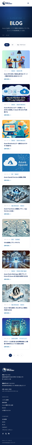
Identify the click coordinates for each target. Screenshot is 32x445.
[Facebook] (3, 433)
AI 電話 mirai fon (6, 410)
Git (13, 239)
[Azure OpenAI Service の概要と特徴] (16, 168)
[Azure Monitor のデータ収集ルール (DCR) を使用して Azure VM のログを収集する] (16, 101)
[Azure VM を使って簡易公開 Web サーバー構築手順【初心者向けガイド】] (16, 66)
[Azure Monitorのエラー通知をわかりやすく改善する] (16, 135)
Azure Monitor (21, 104)
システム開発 (5, 400)
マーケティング (23, 338)
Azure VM (19, 71)
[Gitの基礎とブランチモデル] (16, 233)
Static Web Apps (21, 271)
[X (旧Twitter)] (6, 433)
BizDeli (4, 408)
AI (12, 44)
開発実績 (4, 402)
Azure (13, 71)
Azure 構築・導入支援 (7, 405)
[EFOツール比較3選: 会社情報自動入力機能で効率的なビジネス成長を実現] (16, 333)
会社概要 (4, 419)
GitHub (17, 239)
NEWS (3, 422)
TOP (3, 35)
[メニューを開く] (28, 3)
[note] (8, 433)
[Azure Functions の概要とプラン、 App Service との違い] (16, 201)
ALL (7, 44)
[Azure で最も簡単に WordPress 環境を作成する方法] (16, 300)
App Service (21, 44)
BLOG (3, 424)
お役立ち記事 (15, 338)
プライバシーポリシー (7, 430)
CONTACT (4, 427)
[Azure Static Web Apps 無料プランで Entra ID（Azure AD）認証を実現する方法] (16, 266)
